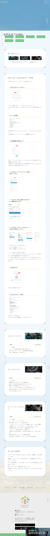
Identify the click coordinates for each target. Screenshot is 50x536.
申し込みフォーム (9, 36)
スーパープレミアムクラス (9, 40)
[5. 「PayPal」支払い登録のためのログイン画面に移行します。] (14, 219)
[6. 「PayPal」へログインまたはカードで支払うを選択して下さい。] (16, 242)
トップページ (7, 487)
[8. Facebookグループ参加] (15, 312)
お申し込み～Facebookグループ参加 (20, 36)
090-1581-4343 (25, 525)
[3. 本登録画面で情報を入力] (16, 156)
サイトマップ (25, 489)
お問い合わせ (30, 487)
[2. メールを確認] (16, 127)
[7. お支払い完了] (16, 284)
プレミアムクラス (41, 36)
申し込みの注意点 (20, 40)
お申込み (15, 487)
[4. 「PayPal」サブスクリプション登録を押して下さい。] (13, 191)
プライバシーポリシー (41, 487)
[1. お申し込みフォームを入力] (16, 102)
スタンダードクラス (31, 36)
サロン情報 (22, 487)
